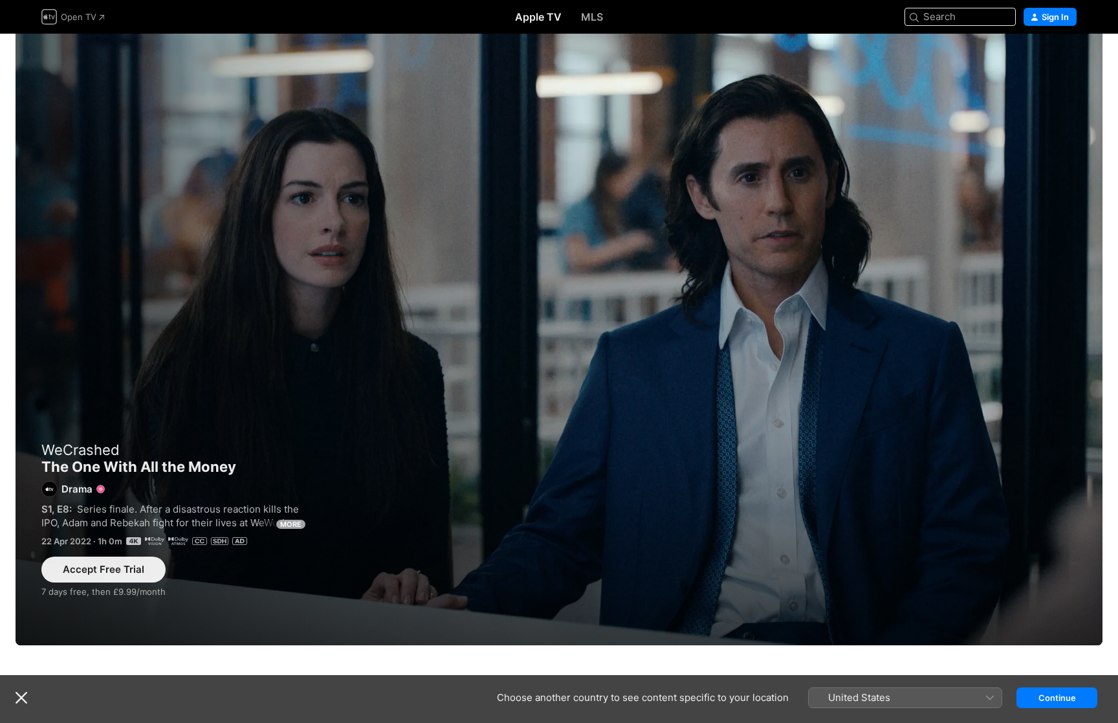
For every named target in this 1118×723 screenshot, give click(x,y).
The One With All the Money (559, 339)
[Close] (21, 698)
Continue (1057, 698)
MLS (592, 16)
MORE (290, 524)
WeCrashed (80, 449)
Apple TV (538, 16)
